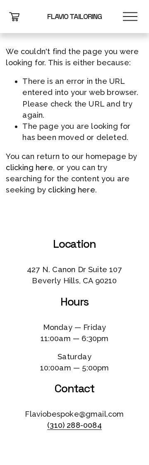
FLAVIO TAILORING (74, 16)
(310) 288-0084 (74, 425)
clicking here (29, 167)
